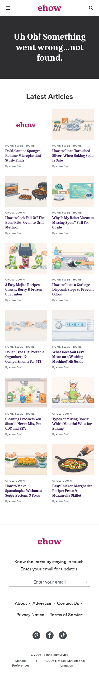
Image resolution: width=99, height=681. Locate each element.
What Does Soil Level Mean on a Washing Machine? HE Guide (69, 357)
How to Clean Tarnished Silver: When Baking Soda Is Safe (72, 156)
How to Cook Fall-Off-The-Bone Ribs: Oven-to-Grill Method (25, 223)
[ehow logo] (50, 7)
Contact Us (68, 603)
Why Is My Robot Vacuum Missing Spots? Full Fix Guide (73, 223)
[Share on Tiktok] (63, 635)
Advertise (41, 603)
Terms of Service (66, 614)
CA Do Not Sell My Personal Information (65, 663)
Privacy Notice (30, 614)
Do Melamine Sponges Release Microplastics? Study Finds (23, 156)
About (21, 603)
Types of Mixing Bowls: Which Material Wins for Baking (72, 424)
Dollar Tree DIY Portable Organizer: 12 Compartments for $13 (24, 357)
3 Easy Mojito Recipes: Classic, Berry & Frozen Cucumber (23, 290)
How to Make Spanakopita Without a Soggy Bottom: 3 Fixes (23, 491)
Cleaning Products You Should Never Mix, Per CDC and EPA (23, 424)
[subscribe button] (86, 582)
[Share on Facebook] (50, 635)
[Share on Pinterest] (36, 635)
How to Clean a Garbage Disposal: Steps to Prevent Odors (73, 290)
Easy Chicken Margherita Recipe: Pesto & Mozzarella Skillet (72, 491)
